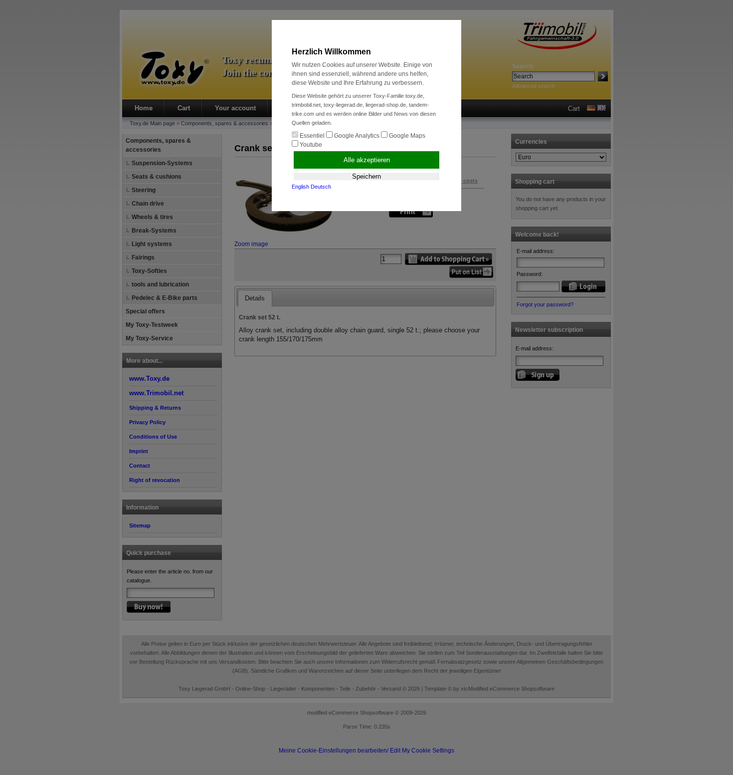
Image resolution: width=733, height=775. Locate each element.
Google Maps (406, 135)
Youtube (310, 144)
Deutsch (321, 187)
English (300, 187)
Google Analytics (356, 135)
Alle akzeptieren (367, 160)
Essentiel (311, 135)
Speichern (366, 176)
